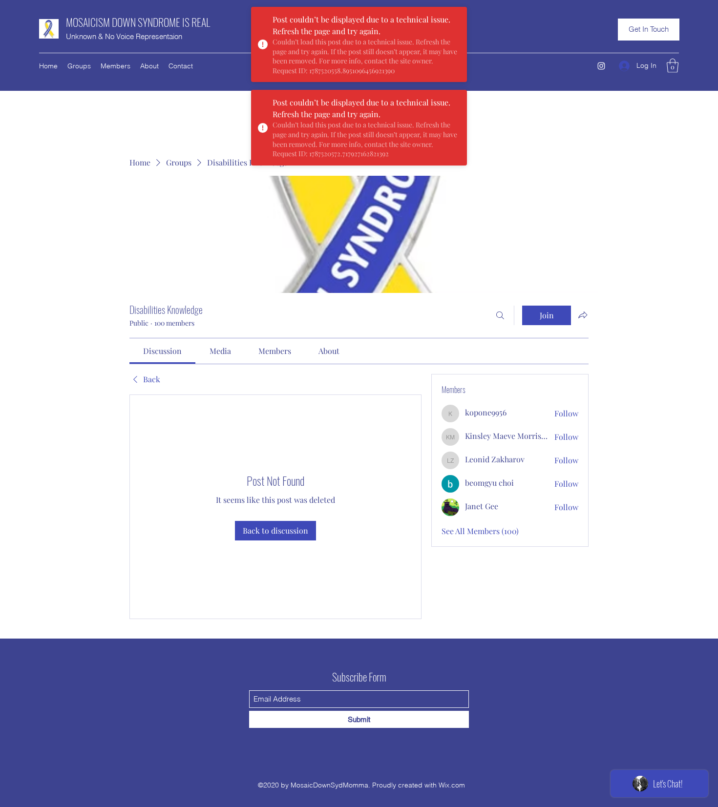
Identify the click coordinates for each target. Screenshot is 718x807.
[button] (648, 30)
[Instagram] (601, 66)
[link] (162, 351)
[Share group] (583, 315)
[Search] (500, 315)
